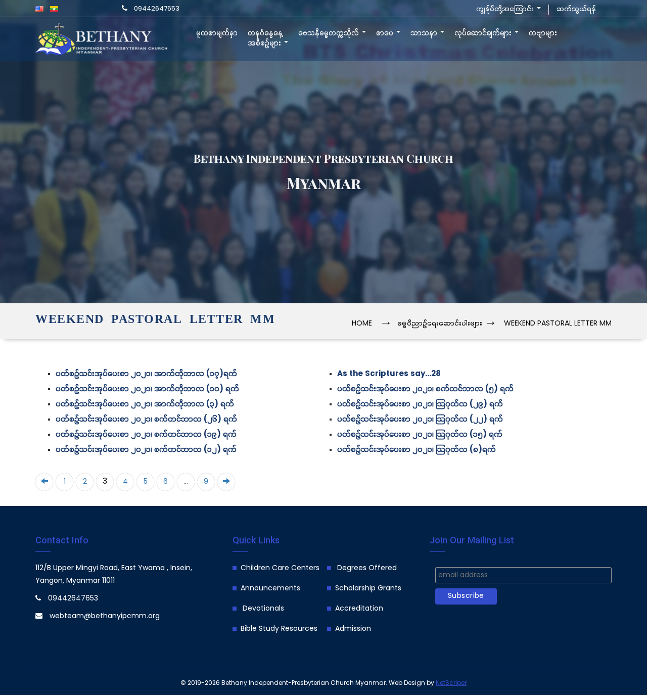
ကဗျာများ (543, 33)
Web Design (407, 683)
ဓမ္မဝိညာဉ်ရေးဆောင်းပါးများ (439, 323)
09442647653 (156, 9)
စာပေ (385, 33)
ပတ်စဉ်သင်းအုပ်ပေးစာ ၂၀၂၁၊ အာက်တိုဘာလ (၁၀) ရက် (147, 389)
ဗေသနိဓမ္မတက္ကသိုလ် (329, 33)
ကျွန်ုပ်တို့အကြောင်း (506, 9)
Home (362, 323)
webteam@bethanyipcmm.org (105, 616)
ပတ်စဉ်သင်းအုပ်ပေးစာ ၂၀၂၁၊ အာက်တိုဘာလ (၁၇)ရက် (146, 374)
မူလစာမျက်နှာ (217, 33)
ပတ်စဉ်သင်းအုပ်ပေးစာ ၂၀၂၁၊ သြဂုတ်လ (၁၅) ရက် (419, 435)
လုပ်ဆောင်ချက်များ (484, 33)
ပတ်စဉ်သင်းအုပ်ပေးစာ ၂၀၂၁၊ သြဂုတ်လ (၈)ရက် (416, 450)
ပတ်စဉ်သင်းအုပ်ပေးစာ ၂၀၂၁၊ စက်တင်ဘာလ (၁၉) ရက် (146, 435)
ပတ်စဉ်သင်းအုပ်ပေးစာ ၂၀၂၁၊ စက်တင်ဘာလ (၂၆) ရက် (146, 420)
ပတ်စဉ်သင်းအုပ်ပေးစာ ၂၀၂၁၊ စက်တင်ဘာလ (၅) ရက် (425, 389)
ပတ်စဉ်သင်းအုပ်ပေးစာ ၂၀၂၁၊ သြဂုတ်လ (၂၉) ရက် (420, 404)
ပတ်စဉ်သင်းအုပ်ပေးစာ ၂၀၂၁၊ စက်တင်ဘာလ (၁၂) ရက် (146, 450)
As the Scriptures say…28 (389, 374)
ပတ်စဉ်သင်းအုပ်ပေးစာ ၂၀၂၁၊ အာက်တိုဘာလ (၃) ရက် (145, 404)
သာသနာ (424, 33)
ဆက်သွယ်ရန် (576, 9)
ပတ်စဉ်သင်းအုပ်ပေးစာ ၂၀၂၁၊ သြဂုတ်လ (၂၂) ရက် (420, 420)
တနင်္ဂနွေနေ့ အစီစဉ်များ (265, 38)
